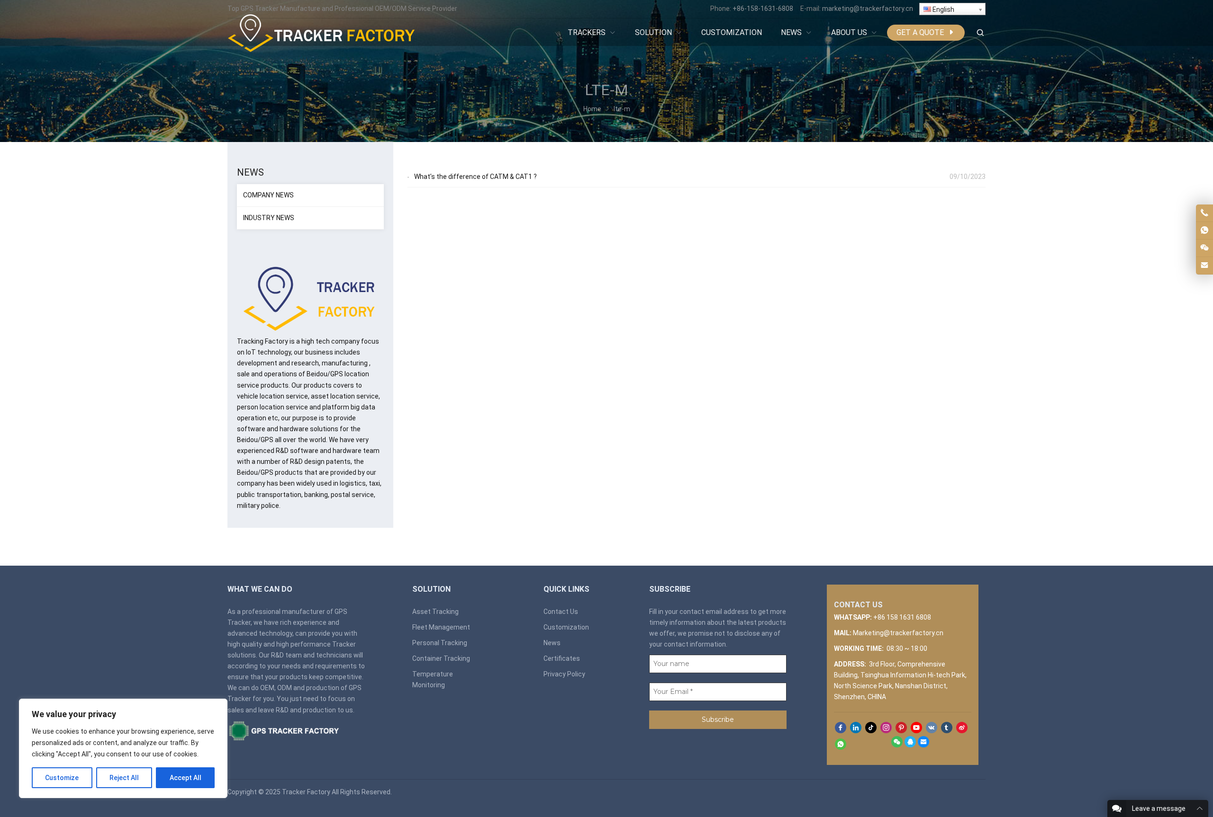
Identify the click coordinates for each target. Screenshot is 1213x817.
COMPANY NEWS (268, 195)
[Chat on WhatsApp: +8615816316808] (1204, 230)
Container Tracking (441, 658)
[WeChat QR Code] (1204, 248)
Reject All (124, 777)
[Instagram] (886, 728)
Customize (62, 777)
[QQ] (910, 745)
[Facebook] (840, 728)
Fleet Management (441, 627)
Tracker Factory (306, 792)
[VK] (931, 728)
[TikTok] (871, 728)
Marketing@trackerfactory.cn (898, 633)
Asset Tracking (435, 611)
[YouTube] (916, 728)
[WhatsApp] (840, 744)
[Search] (980, 32)
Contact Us (560, 611)
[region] (123, 748)
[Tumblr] (946, 728)
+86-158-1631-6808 (763, 8)
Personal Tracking (439, 643)
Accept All (185, 777)
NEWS (250, 172)
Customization (566, 627)
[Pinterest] (901, 728)
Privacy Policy (564, 674)
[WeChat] (897, 745)
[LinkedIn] (855, 728)
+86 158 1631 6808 (902, 617)
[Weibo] (962, 728)
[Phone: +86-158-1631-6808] (1204, 213)
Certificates (561, 658)
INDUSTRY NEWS (268, 218)
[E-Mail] (923, 745)
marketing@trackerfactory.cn (867, 8)
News (552, 643)
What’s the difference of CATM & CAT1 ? (475, 176)
